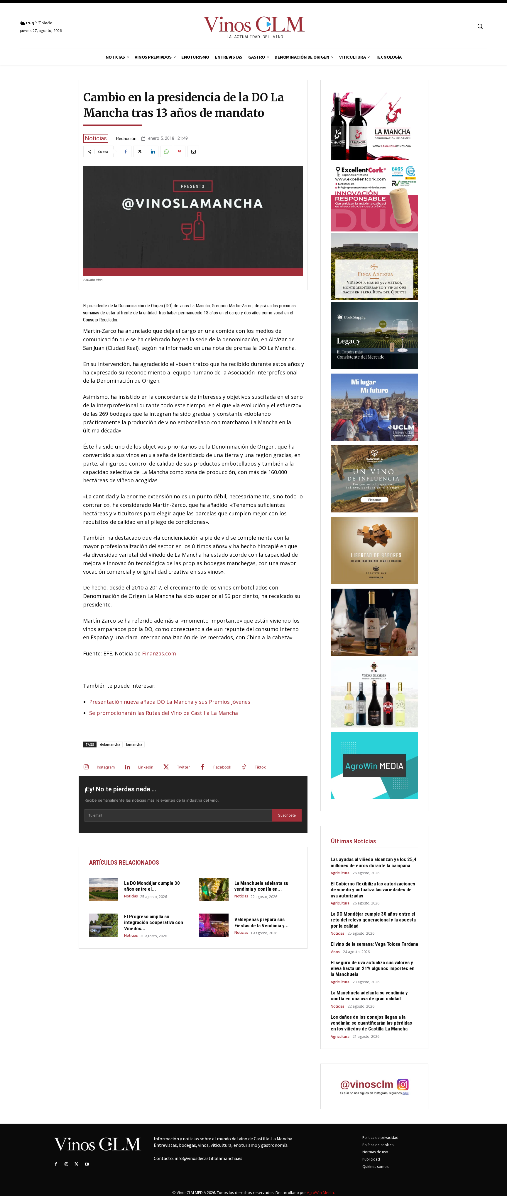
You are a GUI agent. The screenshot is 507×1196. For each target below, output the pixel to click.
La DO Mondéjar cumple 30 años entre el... (152, 886)
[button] (480, 26)
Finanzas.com (159, 653)
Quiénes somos (375, 1166)
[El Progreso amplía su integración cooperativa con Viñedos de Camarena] (103, 925)
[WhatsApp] (166, 151)
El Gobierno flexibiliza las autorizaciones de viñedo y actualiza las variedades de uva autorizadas (373, 890)
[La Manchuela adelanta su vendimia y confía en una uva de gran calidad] (214, 889)
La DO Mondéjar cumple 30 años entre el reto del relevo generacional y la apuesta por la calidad (373, 920)
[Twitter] (139, 151)
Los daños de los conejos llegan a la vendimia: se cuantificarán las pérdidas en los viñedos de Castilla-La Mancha (371, 1023)
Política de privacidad (380, 1137)
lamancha (134, 744)
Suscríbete (287, 815)
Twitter (183, 767)
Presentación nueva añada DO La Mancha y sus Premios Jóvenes (169, 701)
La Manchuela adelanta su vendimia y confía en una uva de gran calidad (369, 995)
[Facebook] (125, 151)
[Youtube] (87, 1164)
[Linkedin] (152, 151)
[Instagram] (86, 767)
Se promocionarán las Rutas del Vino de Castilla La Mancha (163, 712)
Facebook (222, 767)
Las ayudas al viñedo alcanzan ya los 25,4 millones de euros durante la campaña (373, 862)
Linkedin (145, 767)
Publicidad (371, 1159)
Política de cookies (377, 1144)
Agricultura (340, 873)
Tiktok (260, 767)
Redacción (126, 139)
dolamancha (110, 744)
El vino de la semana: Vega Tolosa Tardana (374, 944)
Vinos (335, 952)
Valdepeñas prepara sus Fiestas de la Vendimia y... (261, 922)
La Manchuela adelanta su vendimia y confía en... (261, 886)
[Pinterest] (179, 151)
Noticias (96, 138)
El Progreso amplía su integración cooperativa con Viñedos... (153, 922)
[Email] (193, 151)
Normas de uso (375, 1151)
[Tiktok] (243, 767)
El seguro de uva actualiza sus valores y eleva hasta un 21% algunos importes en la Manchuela (373, 968)
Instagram (106, 767)
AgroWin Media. (321, 1192)
